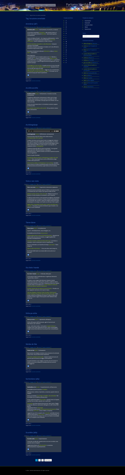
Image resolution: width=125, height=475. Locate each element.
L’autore (44, 5)
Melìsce (90, 75)
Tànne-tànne (30, 223)
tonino (39, 27)
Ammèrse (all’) (31, 24)
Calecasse (94, 43)
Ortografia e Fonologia (35, 5)
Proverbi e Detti (89, 25)
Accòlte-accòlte (32, 88)
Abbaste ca (91, 57)
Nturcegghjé (91, 80)
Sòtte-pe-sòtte (31, 313)
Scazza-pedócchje (92, 73)
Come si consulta (51, 5)
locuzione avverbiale (35, 80)
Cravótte (90, 78)
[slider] (57, 131)
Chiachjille (91, 60)
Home (28, 5)
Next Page (47, 460)
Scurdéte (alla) (31, 433)
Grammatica (88, 21)
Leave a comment (46, 27)
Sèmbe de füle (31, 344)
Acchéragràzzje (32, 125)
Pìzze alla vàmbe (88, 55)
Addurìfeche (90, 86)
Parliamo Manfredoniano (82, 4)
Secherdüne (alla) (32, 379)
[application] (43, 131)
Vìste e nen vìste (32, 181)
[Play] (29, 131)
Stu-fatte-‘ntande (32, 268)
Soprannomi (88, 29)
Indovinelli (87, 23)
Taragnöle (86, 66)
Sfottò (86, 27)
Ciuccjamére (87, 70)
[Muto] (54, 131)
